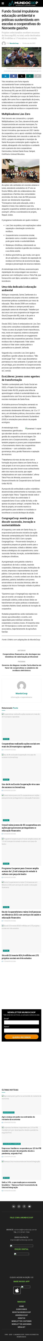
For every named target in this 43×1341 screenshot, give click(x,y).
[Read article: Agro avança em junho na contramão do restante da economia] (21, 1105)
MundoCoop (14, 43)
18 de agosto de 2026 (9, 877)
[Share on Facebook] (13, 76)
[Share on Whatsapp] (30, 76)
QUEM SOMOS (21, 1309)
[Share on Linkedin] (5, 76)
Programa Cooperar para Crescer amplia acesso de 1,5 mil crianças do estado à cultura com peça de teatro (20, 871)
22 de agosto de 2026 (9, 1122)
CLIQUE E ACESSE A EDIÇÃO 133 (21, 1277)
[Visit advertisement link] (21, 986)
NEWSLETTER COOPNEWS (22, 1321)
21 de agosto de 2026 (9, 749)
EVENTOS (21, 1318)
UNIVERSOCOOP (21, 1315)
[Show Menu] (3, 3)
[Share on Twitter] (22, 76)
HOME (21, 1306)
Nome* (6, 1027)
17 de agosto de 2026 (9, 921)
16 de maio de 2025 (28, 43)
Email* (6, 1019)
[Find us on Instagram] (19, 1206)
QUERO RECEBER (21, 1037)
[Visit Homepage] (23, 3)
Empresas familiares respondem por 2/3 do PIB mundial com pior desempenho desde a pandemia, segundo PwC (21, 1151)
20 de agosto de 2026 (9, 790)
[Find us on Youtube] (29, 1206)
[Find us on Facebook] (24, 1206)
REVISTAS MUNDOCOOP (21, 1312)
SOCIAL (6, 739)
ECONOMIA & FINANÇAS (12, 1144)
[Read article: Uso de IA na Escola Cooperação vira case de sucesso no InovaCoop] (21, 768)
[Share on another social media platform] (37, 76)
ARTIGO (6, 1178)
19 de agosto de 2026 (9, 833)
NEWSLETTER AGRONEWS (21, 1324)
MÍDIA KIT (21, 1327)
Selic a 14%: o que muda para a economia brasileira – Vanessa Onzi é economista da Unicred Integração (19, 1185)
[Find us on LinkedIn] (13, 1206)
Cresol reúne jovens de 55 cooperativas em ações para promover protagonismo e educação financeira (21, 828)
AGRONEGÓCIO (9, 1112)
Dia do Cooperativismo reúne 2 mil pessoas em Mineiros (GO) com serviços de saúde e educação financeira (21, 915)
